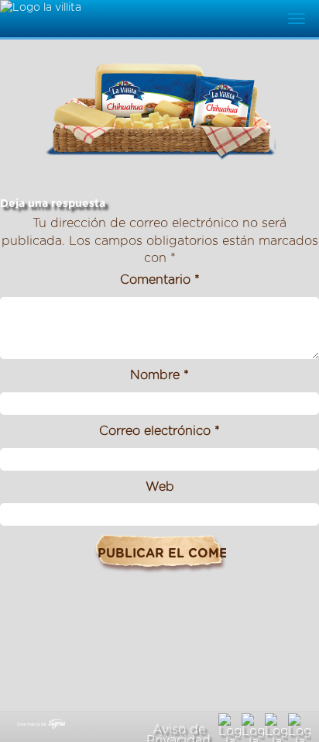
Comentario (160, 280)
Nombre (159, 375)
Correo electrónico (159, 431)
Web (160, 487)
